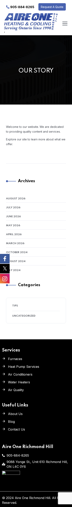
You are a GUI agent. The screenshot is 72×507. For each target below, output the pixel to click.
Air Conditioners (20, 374)
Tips (15, 305)
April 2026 (14, 234)
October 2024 (17, 252)
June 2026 (13, 216)
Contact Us (16, 429)
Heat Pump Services (23, 367)
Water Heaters (19, 382)
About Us (15, 414)
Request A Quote (52, 7)
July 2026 (13, 207)
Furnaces (15, 359)
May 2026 (13, 225)
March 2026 (15, 243)
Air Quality (16, 390)
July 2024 (13, 270)
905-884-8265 (22, 7)
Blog (11, 422)
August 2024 (16, 261)
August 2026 (15, 198)
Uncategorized (23, 316)
